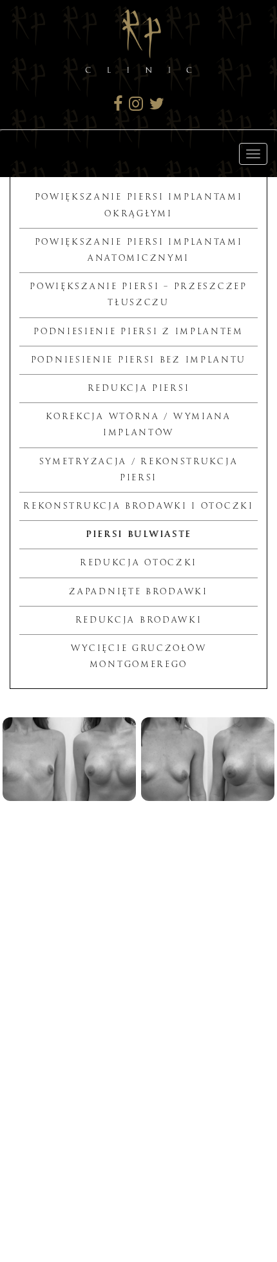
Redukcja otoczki (138, 562)
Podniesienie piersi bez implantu (138, 359)
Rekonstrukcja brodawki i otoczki (138, 506)
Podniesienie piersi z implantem (138, 331)
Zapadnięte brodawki (138, 591)
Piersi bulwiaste (138, 534)
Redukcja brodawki (138, 620)
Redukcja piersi (139, 388)
